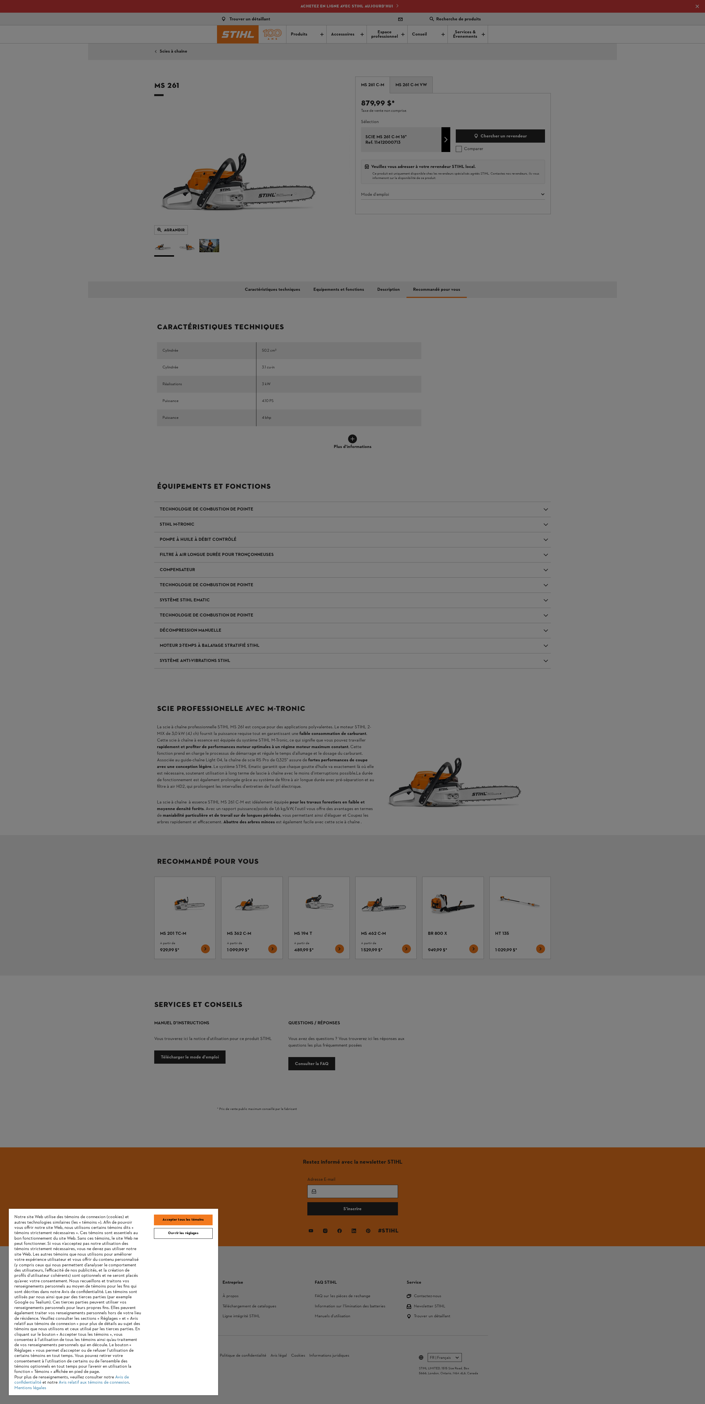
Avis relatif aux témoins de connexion (94, 1382)
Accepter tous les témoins (183, 1219)
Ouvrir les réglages (183, 1233)
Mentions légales (30, 1388)
